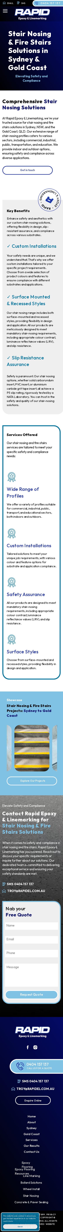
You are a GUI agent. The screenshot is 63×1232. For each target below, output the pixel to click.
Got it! (20, 1226)
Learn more (8, 1221)
